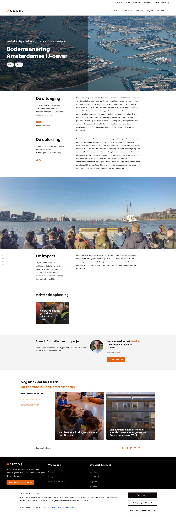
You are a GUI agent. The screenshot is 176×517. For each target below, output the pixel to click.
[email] (135, 448)
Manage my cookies (140, 503)
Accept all (141, 495)
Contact (156, 3)
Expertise (128, 11)
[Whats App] (139, 448)
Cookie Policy (71, 507)
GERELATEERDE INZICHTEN (31, 399)
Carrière (164, 3)
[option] (88, 213)
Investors (119, 3)
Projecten (139, 11)
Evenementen (136, 3)
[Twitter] (131, 448)
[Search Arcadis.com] (168, 10)
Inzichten (160, 11)
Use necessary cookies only (140, 510)
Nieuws (127, 3)
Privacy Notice (56, 507)
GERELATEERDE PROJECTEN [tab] (32, 393)
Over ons (115, 11)
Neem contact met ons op (19, 482)
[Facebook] (122, 448)
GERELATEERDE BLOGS (30, 405)
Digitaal (150, 11)
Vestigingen (147, 3)
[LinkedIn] (126, 448)
